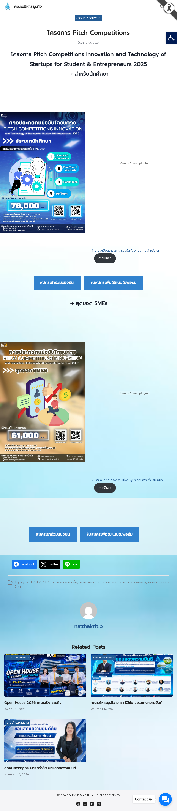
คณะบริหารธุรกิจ (28, 6)
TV (32, 582)
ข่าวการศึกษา (87, 582)
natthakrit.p (88, 626)
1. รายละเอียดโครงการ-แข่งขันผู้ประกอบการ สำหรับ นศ (126, 250)
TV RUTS (43, 582)
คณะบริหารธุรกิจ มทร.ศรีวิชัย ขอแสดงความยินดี (126, 702)
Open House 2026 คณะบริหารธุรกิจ (32, 702)
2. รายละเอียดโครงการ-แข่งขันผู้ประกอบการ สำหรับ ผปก (127, 480)
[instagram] (85, 803)
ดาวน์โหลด (105, 258)
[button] (171, 38)
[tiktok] (98, 803)
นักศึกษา (154, 582)
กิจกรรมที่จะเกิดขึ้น (64, 582)
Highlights (21, 582)
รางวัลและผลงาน (104, 657)
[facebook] (78, 803)
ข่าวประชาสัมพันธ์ (88, 18)
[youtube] (92, 803)
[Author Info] (88, 618)
